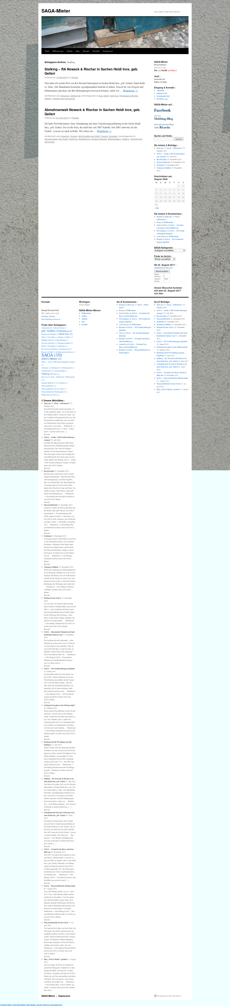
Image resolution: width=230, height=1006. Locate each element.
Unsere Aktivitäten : (54, 400)
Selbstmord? (56, 368)
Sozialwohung (61, 371)
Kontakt (96, 51)
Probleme (63, 346)
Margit (62, 337)
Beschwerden (162, 159)
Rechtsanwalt (66, 349)
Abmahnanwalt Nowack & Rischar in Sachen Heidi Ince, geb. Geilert (92, 111)
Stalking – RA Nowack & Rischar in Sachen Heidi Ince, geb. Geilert (91, 71)
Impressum (108, 51)
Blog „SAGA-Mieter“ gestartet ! (56, 959)
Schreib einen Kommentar (64, 98)
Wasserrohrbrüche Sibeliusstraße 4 (54, 392)
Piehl (44, 346)
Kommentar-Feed (163, 96)
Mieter (69, 337)
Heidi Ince (114, 95)
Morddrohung (84, 139)
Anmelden (160, 90)
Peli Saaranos (162, 230)
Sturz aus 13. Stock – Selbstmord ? (170, 148)
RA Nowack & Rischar (128, 95)
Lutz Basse (53, 337)
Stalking (48, 98)
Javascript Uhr (159, 79)
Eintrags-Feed (162, 93)
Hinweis (73, 136)
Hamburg (65, 330)
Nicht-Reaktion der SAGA (89, 136)
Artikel (69, 51)
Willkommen (58, 51)
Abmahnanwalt (51, 139)
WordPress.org (162, 99)
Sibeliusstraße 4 (114, 139)
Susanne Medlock (48, 383)
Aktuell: (86, 51)
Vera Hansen (61, 383)
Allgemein (65, 95)
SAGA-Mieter (55, 10)
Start (47, 51)
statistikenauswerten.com (163, 267)
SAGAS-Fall (75, 95)
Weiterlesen (130, 90)
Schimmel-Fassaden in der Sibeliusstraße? (59, 705)
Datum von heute (160, 82)
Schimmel (160, 165)
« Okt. (156, 208)
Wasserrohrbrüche (163, 162)
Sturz (56, 374)
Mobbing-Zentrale (48, 340)
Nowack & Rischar (99, 139)
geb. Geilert (104, 95)
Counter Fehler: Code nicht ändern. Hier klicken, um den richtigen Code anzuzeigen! (31, 1004)
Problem (104, 136)
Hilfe (44, 337)
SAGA (51, 355)
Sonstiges (113, 136)
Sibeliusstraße (68, 368)
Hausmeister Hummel (50, 334)
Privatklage (53, 346)
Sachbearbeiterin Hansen (65, 352)
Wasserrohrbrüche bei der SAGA (53, 389)
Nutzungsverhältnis (164, 167)
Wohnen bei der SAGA (50, 395)
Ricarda (74, 77)
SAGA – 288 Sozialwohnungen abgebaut (59, 668)
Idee (77, 51)
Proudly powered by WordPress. (169, 996)
